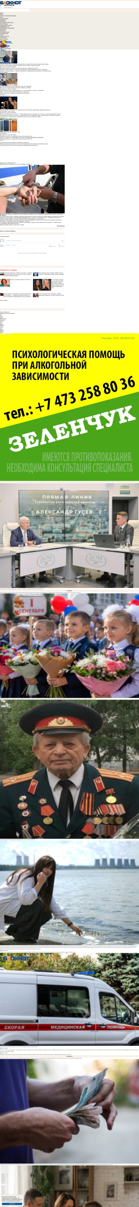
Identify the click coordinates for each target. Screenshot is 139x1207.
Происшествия (3, 163)
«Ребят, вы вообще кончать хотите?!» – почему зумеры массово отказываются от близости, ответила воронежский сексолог (30, 114)
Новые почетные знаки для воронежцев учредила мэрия (71, 1058)
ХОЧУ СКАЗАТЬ (4, 39)
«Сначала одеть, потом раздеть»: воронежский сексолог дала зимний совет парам (20, 116)
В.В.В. (1, 17)
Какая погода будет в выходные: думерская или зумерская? (15, 93)
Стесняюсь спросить (5, 95)
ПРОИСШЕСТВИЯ (4, 32)
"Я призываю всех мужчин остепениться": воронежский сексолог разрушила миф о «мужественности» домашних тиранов (30, 115)
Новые (2, 245)
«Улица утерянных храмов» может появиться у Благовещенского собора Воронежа (38, 592)
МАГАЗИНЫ (8, 48)
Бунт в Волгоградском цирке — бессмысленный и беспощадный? (15, 952)
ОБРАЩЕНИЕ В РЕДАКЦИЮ (7, 28)
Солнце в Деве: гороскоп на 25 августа (9, 1058)
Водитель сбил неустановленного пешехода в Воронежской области (122, 947)
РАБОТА (9, 41)
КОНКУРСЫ (3, 21)
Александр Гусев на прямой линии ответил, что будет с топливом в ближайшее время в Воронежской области (21, 588)
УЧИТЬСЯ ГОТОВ (8, 43)
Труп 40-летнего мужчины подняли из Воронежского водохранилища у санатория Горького (20, 1046)
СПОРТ (2, 35)
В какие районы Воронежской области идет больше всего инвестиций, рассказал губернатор (64, 947)
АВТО (1, 14)
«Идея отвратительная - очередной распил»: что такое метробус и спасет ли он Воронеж (22, 90)
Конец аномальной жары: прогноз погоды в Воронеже (111, 1049)
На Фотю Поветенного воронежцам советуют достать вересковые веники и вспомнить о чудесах (52, 1054)
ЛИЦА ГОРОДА (4, 24)
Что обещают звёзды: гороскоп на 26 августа (11, 592)
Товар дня (2, 118)
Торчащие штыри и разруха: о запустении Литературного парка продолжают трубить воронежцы (23, 69)
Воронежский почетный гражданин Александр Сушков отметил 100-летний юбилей (18, 839)
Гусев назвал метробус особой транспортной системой (96, 947)
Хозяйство (2, 94)
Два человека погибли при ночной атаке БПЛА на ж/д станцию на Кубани (16, 1054)
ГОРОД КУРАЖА (4, 18)
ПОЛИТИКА (3, 31)
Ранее (14, 245)
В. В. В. (2, 140)
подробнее (12, 313)
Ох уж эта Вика (4, 72)
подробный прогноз (4, 313)
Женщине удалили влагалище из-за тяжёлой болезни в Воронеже (56, 946)
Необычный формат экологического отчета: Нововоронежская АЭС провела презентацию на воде (21, 946)
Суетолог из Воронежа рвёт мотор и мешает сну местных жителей (83, 698)
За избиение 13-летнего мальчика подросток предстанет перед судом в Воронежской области (48, 698)
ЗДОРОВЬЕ (3, 20)
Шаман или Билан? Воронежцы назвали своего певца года (14, 91)
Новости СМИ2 (3, 300)
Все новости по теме (5, 66)
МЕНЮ (1, 13)
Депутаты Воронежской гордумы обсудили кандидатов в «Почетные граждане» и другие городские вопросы (54, 952)
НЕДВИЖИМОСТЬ (4, 26)
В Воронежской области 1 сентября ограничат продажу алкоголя (15, 698)
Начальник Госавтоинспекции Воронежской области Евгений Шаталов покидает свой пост (89, 946)
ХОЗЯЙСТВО (3, 37)
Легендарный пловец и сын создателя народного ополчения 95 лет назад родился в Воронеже (38, 1058)
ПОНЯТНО (12, 1204)
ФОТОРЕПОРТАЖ (4, 36)
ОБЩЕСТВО (3, 29)
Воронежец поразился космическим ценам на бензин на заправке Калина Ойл (19, 68)
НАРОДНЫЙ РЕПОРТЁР (6, 25)
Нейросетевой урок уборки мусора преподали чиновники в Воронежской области (97, 1164)
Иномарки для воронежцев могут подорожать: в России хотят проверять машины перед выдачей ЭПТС (22, 1164)
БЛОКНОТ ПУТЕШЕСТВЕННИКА (8, 15)
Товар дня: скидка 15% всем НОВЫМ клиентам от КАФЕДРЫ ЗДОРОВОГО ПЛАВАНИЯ (21, 137)
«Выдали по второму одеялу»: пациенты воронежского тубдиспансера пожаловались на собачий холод (25, 71)
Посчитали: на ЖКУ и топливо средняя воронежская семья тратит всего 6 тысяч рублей (62, 1164)
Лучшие (8, 245)
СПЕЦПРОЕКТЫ (4, 33)
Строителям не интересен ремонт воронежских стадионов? (69, 592)
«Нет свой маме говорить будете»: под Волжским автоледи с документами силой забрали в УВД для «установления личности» (27, 1049)
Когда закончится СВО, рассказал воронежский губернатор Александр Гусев (29, 947)
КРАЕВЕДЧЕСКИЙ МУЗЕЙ (6, 22)
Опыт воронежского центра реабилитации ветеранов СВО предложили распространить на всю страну (78, 1049)
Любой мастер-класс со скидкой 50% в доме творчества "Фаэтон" (16, 136)
